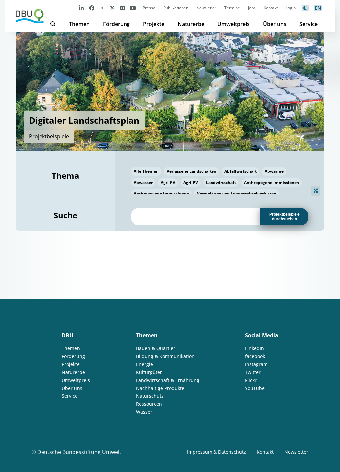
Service (308, 23)
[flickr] (123, 8)
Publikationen (175, 8)
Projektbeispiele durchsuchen (284, 216)
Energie (144, 364)
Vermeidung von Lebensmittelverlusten (236, 193)
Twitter (253, 372)
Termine (232, 8)
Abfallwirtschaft (240, 171)
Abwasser (143, 182)
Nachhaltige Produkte (160, 388)
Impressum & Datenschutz (216, 452)
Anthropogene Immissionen (271, 182)
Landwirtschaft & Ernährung (167, 380)
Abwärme (274, 171)
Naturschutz (150, 396)
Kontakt (271, 8)
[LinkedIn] (81, 8)
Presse (149, 8)
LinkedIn (254, 348)
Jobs (252, 8)
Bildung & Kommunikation (165, 356)
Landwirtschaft (221, 182)
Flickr (251, 380)
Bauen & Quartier (155, 348)
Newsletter (206, 8)
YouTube (255, 388)
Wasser (144, 412)
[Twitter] (112, 8)
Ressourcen (149, 404)
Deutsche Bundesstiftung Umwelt (79, 452)
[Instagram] (102, 8)
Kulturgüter (149, 372)
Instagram (256, 364)
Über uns (274, 23)
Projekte (153, 23)
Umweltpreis (233, 23)
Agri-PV (168, 182)
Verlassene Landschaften (191, 171)
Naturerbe (191, 23)
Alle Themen (146, 171)
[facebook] (91, 8)
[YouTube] (133, 8)
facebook (255, 356)
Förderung (116, 23)
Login (291, 8)
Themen (79, 23)
